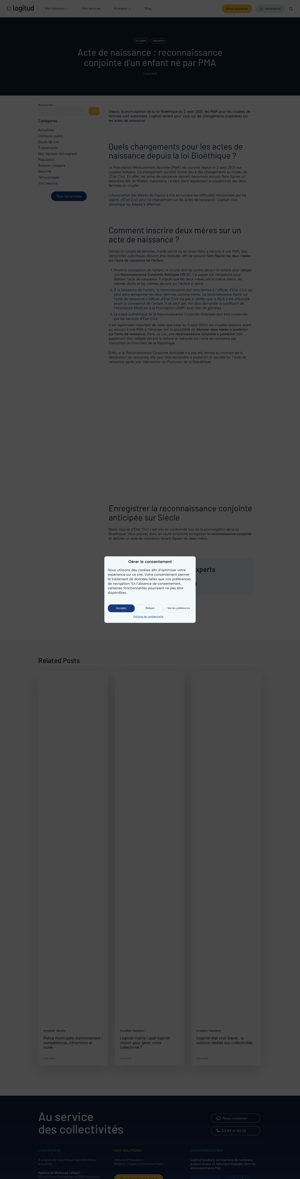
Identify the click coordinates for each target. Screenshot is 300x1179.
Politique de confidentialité (148, 616)
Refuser (150, 608)
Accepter (121, 608)
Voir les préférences (178, 608)
